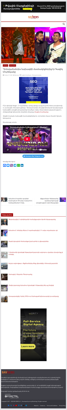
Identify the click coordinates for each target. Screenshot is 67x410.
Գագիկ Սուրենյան (26, 75)
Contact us (42, 405)
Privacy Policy (62, 405)
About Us (36, 405)
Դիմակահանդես (36, 75)
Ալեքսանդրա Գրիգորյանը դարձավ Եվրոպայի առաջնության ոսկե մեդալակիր (47, 201)
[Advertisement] (33, 182)
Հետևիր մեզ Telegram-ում (34, 156)
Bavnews (17, 75)
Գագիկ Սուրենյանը (41, 112)
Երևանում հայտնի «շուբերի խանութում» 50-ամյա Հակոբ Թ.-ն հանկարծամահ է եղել (20, 201)
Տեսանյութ (12, 65)
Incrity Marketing (33, 401)
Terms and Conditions (52, 405)
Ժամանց (5, 65)
